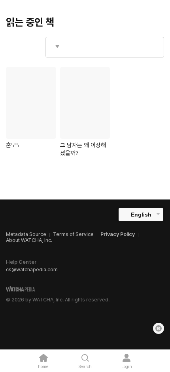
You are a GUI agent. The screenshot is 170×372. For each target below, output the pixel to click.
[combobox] (104, 47)
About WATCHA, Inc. (29, 240)
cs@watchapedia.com (32, 269)
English (141, 214)
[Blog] (158, 328)
